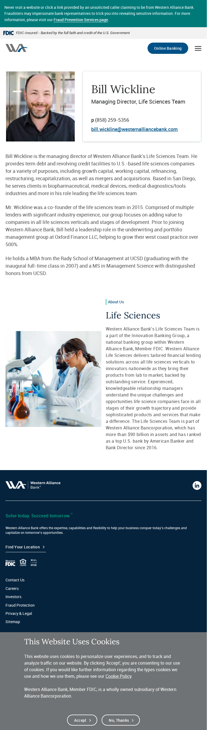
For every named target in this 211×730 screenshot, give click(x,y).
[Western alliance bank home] (16, 48)
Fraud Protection (20, 605)
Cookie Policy (118, 676)
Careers (12, 588)
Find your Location (22, 546)
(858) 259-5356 (112, 119)
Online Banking (168, 48)
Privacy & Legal (18, 613)
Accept (80, 720)
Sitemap (12, 621)
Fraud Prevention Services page (81, 19)
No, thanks (119, 720)
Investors (13, 596)
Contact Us (14, 579)
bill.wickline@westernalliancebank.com (134, 129)
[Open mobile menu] (198, 48)
